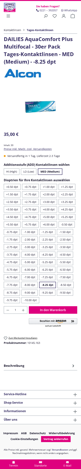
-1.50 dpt (65, 232)
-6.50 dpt (65, 269)
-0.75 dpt (12, 232)
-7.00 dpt (29, 277)
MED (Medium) (50, 171)
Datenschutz (38, 433)
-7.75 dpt (12, 285)
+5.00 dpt (49, 217)
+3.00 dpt (49, 202)
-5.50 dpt (65, 262)
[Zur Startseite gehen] (13, 7)
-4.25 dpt (47, 254)
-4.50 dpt (65, 254)
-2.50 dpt (65, 239)
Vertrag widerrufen (56, 439)
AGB (24, 433)
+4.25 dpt (67, 209)
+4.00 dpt (49, 209)
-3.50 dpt (65, 247)
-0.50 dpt (66, 224)
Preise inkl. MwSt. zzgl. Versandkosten (28, 149)
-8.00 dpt (29, 285)
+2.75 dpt (30, 202)
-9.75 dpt (12, 300)
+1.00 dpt (49, 187)
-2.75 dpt (12, 247)
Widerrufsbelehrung (62, 433)
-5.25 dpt (47, 262)
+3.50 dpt (12, 209)
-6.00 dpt (29, 269)
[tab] (39, 365)
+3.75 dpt (30, 209)
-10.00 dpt (30, 300)
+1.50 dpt (12, 194)
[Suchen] (45, 16)
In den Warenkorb (53, 310)
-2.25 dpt (47, 239)
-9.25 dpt (47, 292)
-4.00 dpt (29, 254)
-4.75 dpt (12, 262)
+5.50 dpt (12, 224)
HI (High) (11, 171)
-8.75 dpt (12, 292)
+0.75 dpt (30, 187)
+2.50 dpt (12, 202)
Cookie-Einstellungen (24, 439)
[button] (53, 322)
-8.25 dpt (47, 285)
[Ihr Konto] (63, 16)
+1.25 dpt (67, 187)
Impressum (10, 433)
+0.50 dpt (12, 187)
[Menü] (8, 16)
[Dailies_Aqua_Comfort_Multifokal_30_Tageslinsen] (40, 107)
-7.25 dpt (47, 277)
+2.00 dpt (49, 194)
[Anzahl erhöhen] (23, 310)
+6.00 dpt (49, 224)
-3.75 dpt (12, 254)
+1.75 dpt (30, 194)
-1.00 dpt (29, 232)
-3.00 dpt (29, 247)
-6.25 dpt (47, 269)
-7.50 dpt (65, 277)
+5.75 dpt (30, 224)
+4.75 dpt (30, 217)
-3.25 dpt (47, 247)
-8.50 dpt (65, 285)
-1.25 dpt (47, 232)
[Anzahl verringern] (8, 310)
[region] (40, 107)
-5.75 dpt (12, 269)
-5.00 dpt (29, 262)
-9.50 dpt (65, 292)
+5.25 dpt (67, 217)
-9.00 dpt (29, 292)
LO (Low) (28, 171)
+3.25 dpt (67, 202)
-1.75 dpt (12, 239)
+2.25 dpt (67, 194)
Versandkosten (60, 449)
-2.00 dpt (29, 239)
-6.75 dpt (12, 277)
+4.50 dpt (12, 217)
